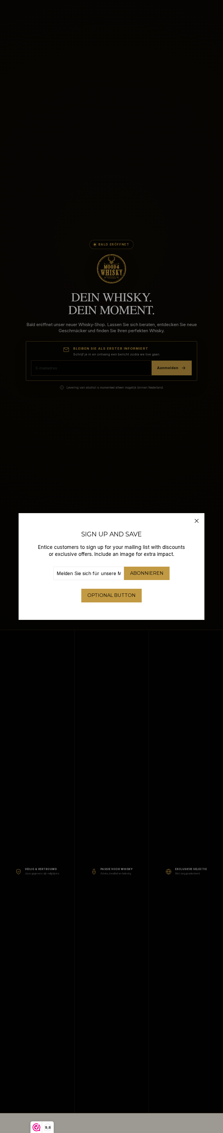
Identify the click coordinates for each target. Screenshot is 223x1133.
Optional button (111, 595)
